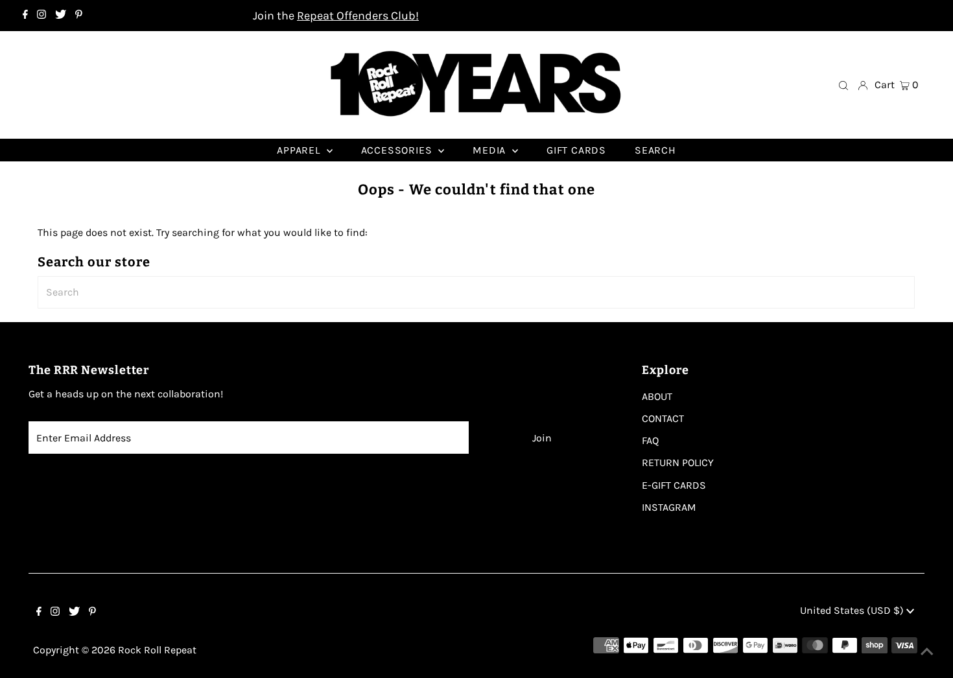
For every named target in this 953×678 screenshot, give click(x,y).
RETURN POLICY (678, 462)
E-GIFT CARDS (674, 485)
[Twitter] (60, 15)
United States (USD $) (853, 610)
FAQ (650, 440)
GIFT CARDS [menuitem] (576, 150)
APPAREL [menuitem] (300, 150)
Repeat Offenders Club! (358, 15)
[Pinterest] (79, 15)
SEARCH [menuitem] (655, 150)
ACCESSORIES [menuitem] (398, 150)
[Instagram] (41, 15)
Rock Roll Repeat (157, 650)
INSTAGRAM (669, 507)
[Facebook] (25, 15)
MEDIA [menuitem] (491, 150)
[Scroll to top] (927, 652)
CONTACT (663, 418)
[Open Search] (843, 85)
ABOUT (657, 396)
